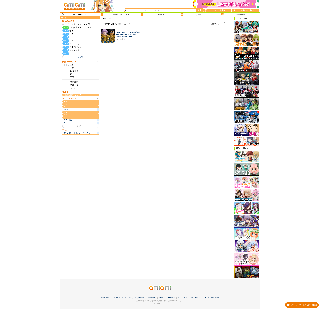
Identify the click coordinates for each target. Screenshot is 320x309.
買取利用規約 (195, 298)
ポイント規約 (182, 298)
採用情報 (162, 298)
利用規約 (171, 298)
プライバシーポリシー (211, 298)
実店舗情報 (152, 298)
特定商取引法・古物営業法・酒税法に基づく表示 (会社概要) (122, 298)
